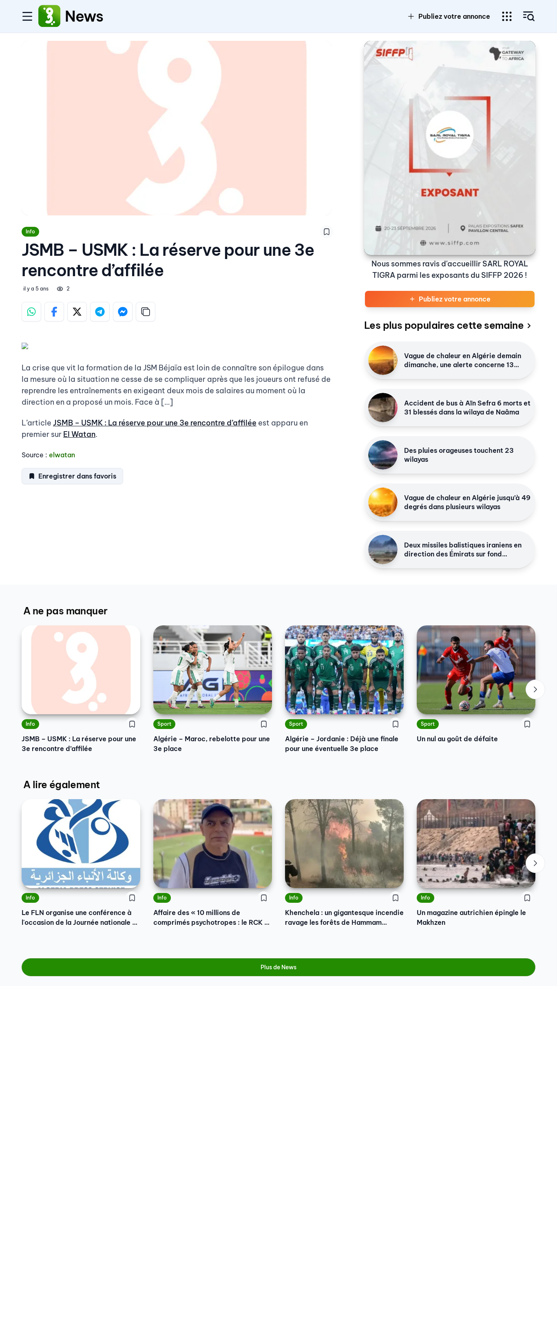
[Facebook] (54, 311)
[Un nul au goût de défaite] (476, 669)
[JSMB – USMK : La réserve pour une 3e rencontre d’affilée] (81, 669)
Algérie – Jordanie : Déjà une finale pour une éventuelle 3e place (341, 744)
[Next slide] (535, 689)
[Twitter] (77, 311)
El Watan (79, 434)
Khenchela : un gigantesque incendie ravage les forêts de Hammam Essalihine (344, 917)
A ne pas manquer (65, 611)
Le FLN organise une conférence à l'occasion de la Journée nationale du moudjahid (81, 917)
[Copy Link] (145, 311)
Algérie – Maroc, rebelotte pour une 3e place (211, 744)
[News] (49, 16)
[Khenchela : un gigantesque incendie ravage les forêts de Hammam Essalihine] (344, 843)
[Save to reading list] (326, 231)
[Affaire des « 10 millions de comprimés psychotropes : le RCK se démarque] (212, 843)
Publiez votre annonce (454, 16)
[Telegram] (100, 311)
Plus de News (278, 967)
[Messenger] (123, 311)
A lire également (61, 784)
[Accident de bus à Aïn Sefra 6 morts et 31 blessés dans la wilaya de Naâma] (383, 407)
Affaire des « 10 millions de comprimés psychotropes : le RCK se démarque (212, 917)
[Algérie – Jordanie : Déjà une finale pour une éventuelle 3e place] (344, 669)
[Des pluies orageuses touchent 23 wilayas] (383, 455)
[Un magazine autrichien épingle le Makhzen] (476, 843)
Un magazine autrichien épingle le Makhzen (471, 917)
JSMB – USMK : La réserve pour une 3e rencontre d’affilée (154, 423)
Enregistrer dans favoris (77, 476)
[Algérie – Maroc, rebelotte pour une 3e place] (212, 669)
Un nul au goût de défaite (457, 739)
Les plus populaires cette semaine (444, 325)
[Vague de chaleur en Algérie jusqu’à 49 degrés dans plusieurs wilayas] (383, 502)
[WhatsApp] (31, 311)
